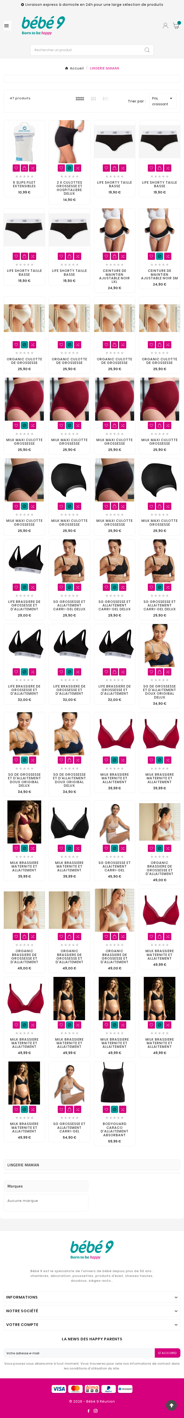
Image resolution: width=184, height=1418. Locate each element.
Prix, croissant (163, 100)
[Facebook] (88, 1410)
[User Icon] (165, 25)
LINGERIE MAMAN (23, 1165)
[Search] (147, 50)
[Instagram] (95, 1410)
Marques (15, 1186)
